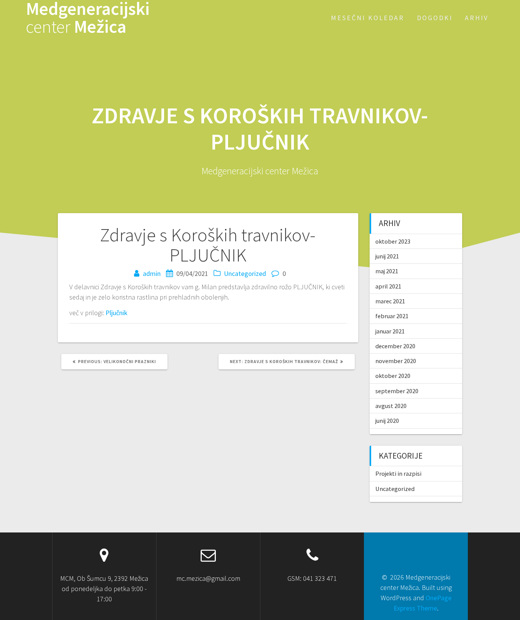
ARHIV (476, 17)
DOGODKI (435, 17)
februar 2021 (391, 316)
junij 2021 (387, 256)
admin (152, 273)
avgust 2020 (391, 406)
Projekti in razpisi (398, 473)
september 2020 (396, 391)
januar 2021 (390, 331)
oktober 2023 (392, 241)
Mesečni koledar (367, 17)
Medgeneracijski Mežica (88, 18)
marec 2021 (390, 301)
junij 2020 (387, 420)
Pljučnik (116, 312)
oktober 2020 (392, 375)
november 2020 (395, 361)
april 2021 (388, 286)
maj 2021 (386, 271)
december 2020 (395, 346)
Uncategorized (245, 273)
